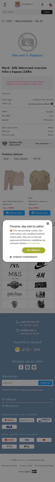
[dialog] (27, 241)
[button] (23, 257)
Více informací (33, 243)
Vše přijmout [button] (33, 250)
